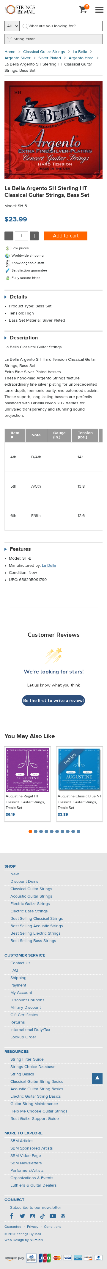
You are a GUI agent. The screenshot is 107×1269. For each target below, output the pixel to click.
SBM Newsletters (26, 1163)
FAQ (14, 970)
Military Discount (25, 1007)
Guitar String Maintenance (34, 1104)
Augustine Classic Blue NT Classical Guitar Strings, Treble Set (79, 802)
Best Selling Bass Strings (33, 941)
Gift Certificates (24, 1015)
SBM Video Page (25, 1156)
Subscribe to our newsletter (35, 1208)
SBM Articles (22, 1141)
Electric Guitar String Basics (35, 1096)
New (14, 874)
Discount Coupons (27, 1000)
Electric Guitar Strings (30, 904)
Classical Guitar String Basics (36, 1082)
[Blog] (62, 1217)
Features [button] (20, 549)
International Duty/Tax (30, 1030)
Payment (18, 985)
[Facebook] (12, 1217)
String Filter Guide (27, 1059)
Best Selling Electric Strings (35, 933)
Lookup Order (23, 1037)
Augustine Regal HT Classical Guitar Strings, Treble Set (25, 802)
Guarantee (12, 1227)
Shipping (18, 978)
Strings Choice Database (33, 1067)
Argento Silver (17, 58)
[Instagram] (32, 1217)
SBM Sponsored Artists (31, 1148)
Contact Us (20, 963)
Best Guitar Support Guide (34, 1119)
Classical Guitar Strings (44, 52)
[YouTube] (52, 1217)
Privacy (32, 1227)
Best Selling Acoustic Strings (36, 926)
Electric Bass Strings (29, 911)
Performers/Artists (27, 1171)
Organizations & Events (32, 1178)
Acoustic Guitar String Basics (36, 1089)
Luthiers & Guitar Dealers (33, 1185)
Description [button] (24, 338)
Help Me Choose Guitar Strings (38, 1111)
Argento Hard (81, 58)
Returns (17, 1022)
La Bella (80, 52)
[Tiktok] (42, 1217)
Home (9, 52)
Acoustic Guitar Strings (31, 896)
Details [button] (18, 297)
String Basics (22, 1074)
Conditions (53, 1227)
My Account (21, 993)
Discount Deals (24, 881)
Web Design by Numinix (23, 1240)
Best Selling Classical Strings (36, 919)
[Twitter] (22, 1217)
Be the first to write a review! (53, 700)
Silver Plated (49, 58)
